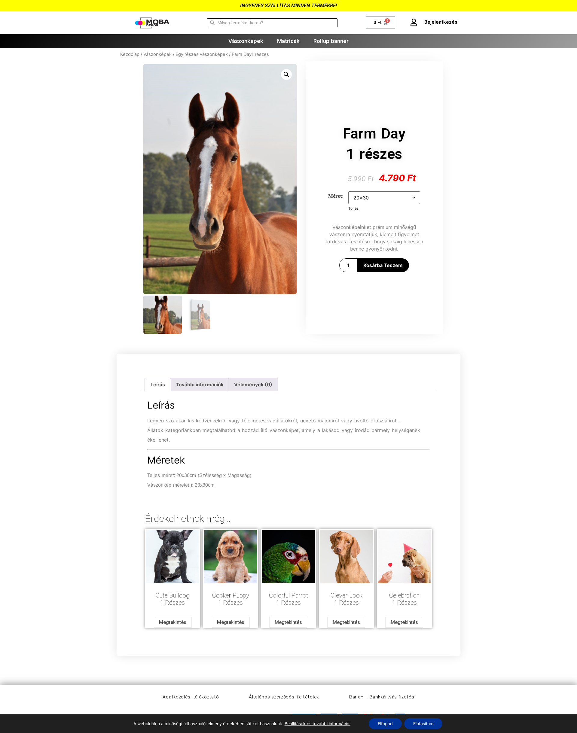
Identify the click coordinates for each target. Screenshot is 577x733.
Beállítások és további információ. (317, 723)
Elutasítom (423, 723)
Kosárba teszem (383, 265)
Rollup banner (331, 41)
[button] (286, 74)
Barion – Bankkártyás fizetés (381, 697)
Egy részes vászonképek (202, 54)
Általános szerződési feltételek (284, 697)
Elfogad (385, 723)
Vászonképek (245, 41)
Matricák (288, 41)
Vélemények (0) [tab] (253, 385)
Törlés (353, 208)
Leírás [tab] (158, 385)
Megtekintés (172, 622)
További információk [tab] (200, 385)
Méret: (336, 196)
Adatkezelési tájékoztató (191, 697)
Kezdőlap (129, 54)
